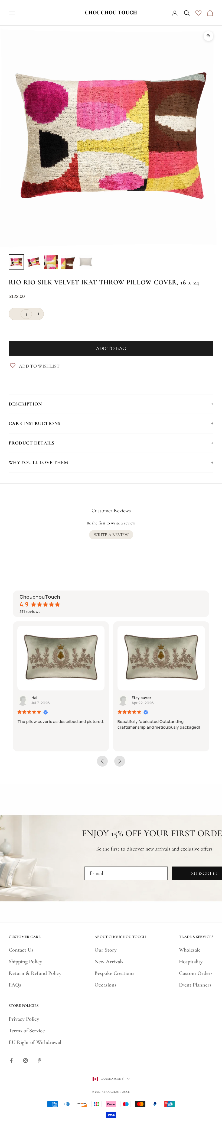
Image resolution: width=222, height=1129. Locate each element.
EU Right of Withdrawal (35, 1042)
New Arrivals (108, 961)
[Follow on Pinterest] (39, 1060)
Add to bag (111, 348)
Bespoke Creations (114, 973)
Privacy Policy (24, 1019)
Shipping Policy (25, 961)
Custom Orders (196, 973)
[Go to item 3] (50, 262)
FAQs (15, 985)
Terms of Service (27, 1030)
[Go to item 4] (68, 262)
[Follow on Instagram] (25, 1060)
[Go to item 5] (85, 262)
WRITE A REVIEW (111, 534)
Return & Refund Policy (35, 973)
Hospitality (191, 961)
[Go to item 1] (16, 262)
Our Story (105, 950)
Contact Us (21, 950)
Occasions (105, 985)
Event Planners (195, 985)
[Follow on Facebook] (11, 1060)
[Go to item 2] (33, 262)
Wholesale (189, 950)
